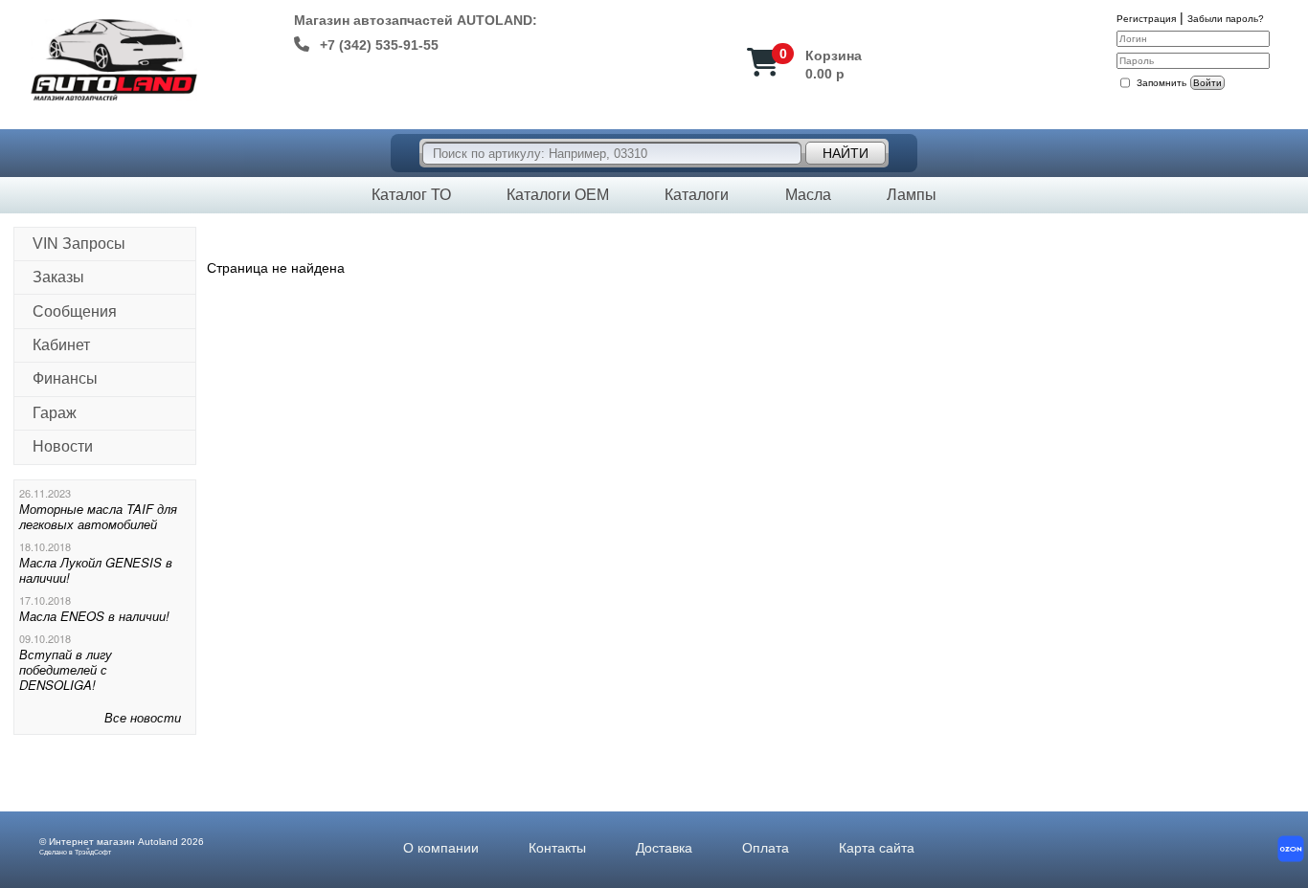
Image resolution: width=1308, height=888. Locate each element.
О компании (441, 847)
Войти (1207, 83)
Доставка (664, 847)
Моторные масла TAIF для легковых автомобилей (98, 516)
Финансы (65, 378)
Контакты (557, 847)
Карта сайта (876, 847)
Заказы (58, 277)
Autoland (158, 841)
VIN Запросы (79, 243)
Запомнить (1161, 83)
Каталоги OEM (558, 195)
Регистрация (1146, 18)
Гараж (55, 413)
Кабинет (61, 345)
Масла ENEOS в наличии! (94, 616)
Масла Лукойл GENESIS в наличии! (95, 570)
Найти (845, 153)
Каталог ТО (411, 195)
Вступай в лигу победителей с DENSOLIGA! (65, 669)
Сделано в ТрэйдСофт (75, 852)
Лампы (911, 195)
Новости (63, 446)
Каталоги (697, 195)
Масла (808, 195)
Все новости (142, 717)
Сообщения (75, 311)
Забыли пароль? (1225, 18)
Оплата (765, 847)
